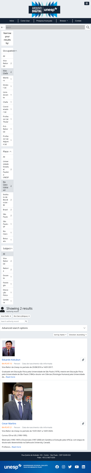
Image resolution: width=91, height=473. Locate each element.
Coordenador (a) (7, 109)
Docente (7, 276)
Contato (78, 21)
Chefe (7, 102)
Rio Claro (7, 232)
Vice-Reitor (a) (7, 63)
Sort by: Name (59, 335)
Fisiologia (7, 284)
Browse (63, 21)
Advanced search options (15, 327)
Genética (7, 301)
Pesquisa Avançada (44, 21)
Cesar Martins (9, 423)
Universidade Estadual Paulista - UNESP (7, 169)
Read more (10, 377)
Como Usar (25, 21)
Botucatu (7, 239)
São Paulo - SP (7, 224)
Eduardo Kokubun (11, 359)
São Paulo (7, 215)
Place (5, 151)
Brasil (7, 210)
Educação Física (7, 292)
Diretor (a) (7, 86)
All (4, 56)
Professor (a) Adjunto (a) (7, 140)
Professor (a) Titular (7, 119)
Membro (7, 79)
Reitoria (7, 269)
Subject (7, 248)
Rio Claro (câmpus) (7, 186)
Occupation (8, 50)
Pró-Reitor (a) (7, 129)
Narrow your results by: (7, 38)
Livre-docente (7, 95)
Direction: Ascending (77, 335)
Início (12, 21)
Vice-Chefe (7, 71)
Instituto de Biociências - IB (7, 199)
